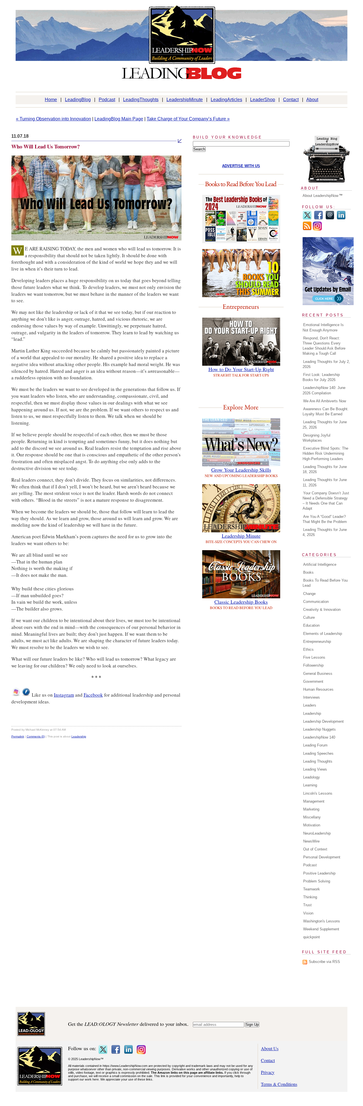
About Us (269, 1048)
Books (308, 572)
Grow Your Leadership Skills (241, 469)
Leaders (309, 705)
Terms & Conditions (279, 1084)
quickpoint (311, 937)
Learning (310, 785)
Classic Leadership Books (241, 601)
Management (313, 801)
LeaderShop (262, 99)
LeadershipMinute (184, 99)
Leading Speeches (318, 753)
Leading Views (315, 769)
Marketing (311, 809)
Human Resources (318, 689)
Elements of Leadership (322, 633)
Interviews (311, 697)
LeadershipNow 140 (319, 737)
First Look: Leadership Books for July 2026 (321, 377)
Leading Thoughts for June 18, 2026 (325, 469)
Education (311, 625)
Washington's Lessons (321, 921)
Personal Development (321, 857)
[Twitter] (307, 218)
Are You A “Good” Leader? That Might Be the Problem (325, 519)
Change (309, 594)
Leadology (311, 777)
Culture (309, 617)
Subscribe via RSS (324, 962)
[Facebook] (318, 218)
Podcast (107, 99)
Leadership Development (323, 721)
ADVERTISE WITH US (241, 166)
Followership (313, 665)
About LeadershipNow (320, 195)
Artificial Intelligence (319, 564)
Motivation (311, 825)
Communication (316, 601)
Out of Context (315, 849)
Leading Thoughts (317, 761)
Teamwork (311, 889)
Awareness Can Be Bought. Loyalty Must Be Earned (326, 411)
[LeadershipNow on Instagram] (15, 695)
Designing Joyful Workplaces (316, 438)
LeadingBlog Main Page (118, 118)
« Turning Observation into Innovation (53, 118)
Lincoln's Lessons (317, 793)
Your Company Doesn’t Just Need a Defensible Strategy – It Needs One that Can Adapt (326, 501)
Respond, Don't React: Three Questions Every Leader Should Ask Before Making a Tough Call (324, 346)
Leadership (78, 736)
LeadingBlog (78, 99)
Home (51, 99)
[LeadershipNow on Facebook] (26, 695)
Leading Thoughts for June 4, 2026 (325, 532)
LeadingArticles (226, 99)
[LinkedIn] (341, 218)
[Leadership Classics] (241, 596)
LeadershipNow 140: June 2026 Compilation (324, 390)
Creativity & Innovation (322, 609)
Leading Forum (315, 745)
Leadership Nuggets (319, 729)
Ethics (308, 649)
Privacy (268, 1072)
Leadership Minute (241, 535)
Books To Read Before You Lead (325, 583)
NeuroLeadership (317, 833)
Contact (291, 99)
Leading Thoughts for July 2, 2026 (326, 364)
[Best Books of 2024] (241, 241)
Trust (307, 905)
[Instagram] (317, 229)
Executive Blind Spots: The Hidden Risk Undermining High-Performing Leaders (325, 453)
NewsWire (311, 841)
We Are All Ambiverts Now (324, 401)
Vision (308, 913)
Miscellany (312, 817)
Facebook (93, 695)
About (312, 99)
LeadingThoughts (141, 99)
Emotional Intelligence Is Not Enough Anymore (323, 327)
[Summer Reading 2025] (241, 295)
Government (313, 681)
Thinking (310, 897)
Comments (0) (36, 736)
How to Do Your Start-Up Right (241, 369)
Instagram (64, 695)
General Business (317, 673)
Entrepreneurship (317, 641)
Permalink (17, 736)
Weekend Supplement (321, 929)
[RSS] (307, 229)
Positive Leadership (319, 873)
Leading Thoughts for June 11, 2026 (325, 482)
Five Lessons (314, 657)
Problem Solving (316, 881)
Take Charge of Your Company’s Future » (188, 118)
